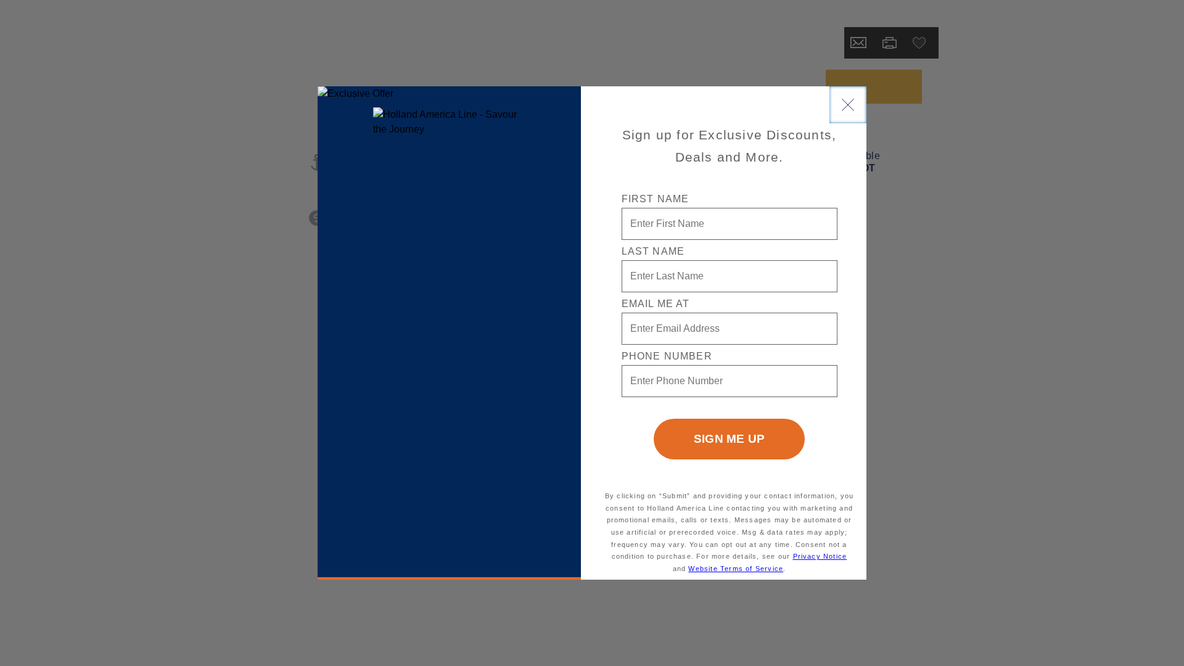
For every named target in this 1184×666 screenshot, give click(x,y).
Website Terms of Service (735, 568)
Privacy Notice (820, 556)
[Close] (847, 104)
